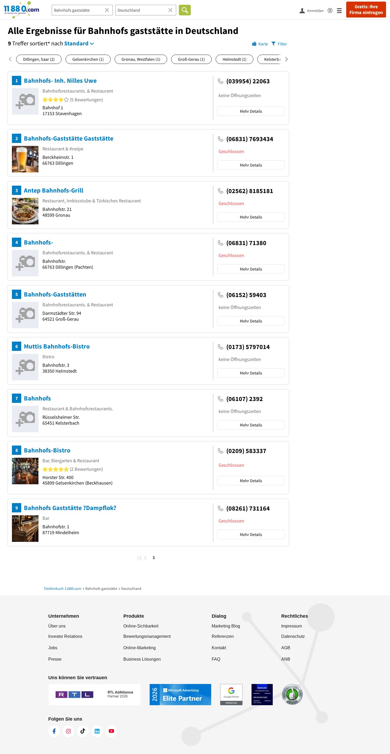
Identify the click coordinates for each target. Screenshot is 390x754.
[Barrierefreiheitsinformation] (332, 9)
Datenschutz (293, 636)
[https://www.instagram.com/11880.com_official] (68, 731)
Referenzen (223, 636)
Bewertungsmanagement (147, 636)
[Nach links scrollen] (12, 59)
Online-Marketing (139, 648)
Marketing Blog (226, 626)
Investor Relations (65, 636)
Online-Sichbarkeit (140, 626)
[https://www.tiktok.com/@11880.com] (83, 731)
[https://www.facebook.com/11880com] (54, 731)
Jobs (52, 648)
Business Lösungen (142, 659)
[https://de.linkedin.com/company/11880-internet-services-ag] (97, 731)
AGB (285, 648)
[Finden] (185, 10)
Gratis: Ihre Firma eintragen (366, 9)
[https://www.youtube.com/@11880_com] (111, 731)
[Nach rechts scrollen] (283, 59)
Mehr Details (251, 111)
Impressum (291, 626)
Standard (76, 43)
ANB (285, 659)
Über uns (57, 626)
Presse (55, 659)
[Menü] (341, 10)
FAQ (216, 659)
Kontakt (219, 648)
